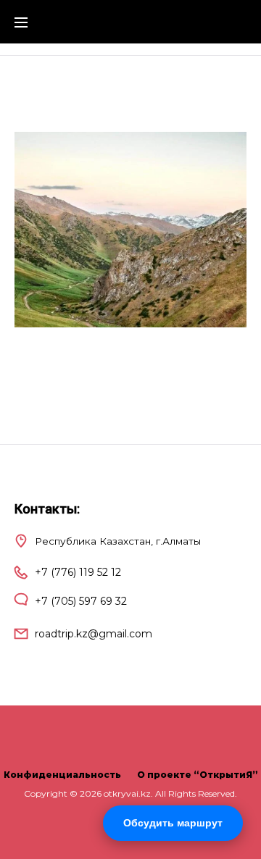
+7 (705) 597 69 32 (81, 601)
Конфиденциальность (62, 774)
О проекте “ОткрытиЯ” (197, 774)
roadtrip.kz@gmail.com (93, 633)
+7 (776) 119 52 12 (78, 572)
